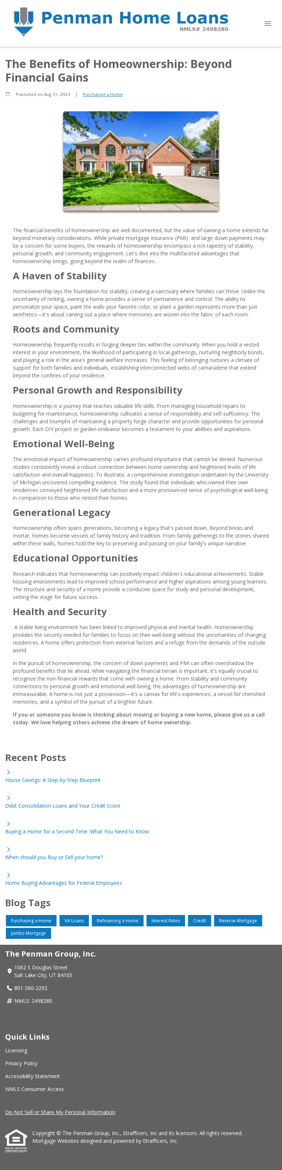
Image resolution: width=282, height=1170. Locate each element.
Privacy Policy (21, 1063)
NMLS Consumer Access (34, 1088)
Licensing (16, 1050)
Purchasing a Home (103, 94)
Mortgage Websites (56, 1140)
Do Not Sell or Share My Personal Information (60, 1112)
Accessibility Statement (32, 1076)
